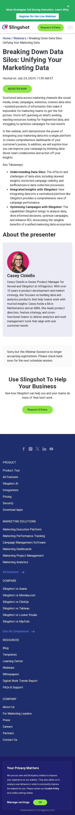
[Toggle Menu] (70, 27)
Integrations (10, 490)
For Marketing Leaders (17, 713)
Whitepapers (11, 674)
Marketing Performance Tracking (24, 536)
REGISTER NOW (17, 88)
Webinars (19, 38)
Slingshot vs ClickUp (16, 602)
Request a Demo (51, 27)
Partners (8, 733)
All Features (10, 477)
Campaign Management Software (24, 542)
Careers (8, 726)
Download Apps (13, 509)
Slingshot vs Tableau (16, 608)
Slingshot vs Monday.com (19, 595)
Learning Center (13, 661)
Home (7, 38)
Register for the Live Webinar (37, 16)
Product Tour (11, 470)
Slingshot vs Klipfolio (16, 621)
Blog (6, 648)
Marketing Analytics (15, 562)
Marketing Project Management (23, 555)
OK (40, 802)
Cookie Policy (51, 788)
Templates (10, 654)
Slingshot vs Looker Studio (20, 615)
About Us (9, 707)
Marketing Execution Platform (22, 529)
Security (8, 503)
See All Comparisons (16, 631)
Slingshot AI (10, 483)
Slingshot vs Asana (15, 588)
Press (6, 720)
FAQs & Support (13, 687)
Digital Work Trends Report (20, 681)
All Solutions (11, 572)
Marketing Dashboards (17, 549)
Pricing (7, 496)
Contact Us (10, 739)
